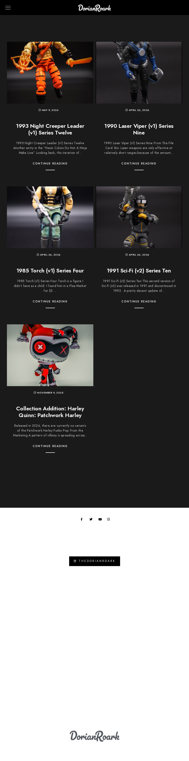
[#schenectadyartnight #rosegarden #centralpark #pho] (164, 670)
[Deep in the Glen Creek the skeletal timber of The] (118, 588)
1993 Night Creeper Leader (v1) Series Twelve (50, 129)
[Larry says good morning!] (164, 697)
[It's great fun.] (71, 615)
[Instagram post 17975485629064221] (118, 615)
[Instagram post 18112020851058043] (24, 670)
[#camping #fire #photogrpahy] (24, 697)
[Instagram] (109, 520)
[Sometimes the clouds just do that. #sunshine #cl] (24, 615)
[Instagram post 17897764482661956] (71, 588)
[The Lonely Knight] (118, 642)
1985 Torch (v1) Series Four (50, 270)
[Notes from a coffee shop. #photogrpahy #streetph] (118, 697)
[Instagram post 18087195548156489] (71, 697)
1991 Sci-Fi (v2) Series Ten (139, 270)
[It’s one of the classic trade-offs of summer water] (24, 588)
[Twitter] (91, 520)
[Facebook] (83, 520)
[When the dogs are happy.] (71, 670)
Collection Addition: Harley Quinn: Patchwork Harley (50, 412)
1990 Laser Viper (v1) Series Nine (139, 129)
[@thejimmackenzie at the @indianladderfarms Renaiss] (164, 642)
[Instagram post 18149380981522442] (24, 642)
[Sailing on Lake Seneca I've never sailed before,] (164, 615)
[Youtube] (100, 520)
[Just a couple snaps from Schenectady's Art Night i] (118, 670)
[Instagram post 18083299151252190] (71, 642)
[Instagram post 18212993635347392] (164, 588)
